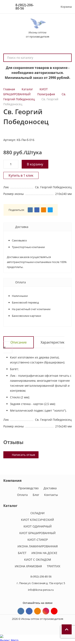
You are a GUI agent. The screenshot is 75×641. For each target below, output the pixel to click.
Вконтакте (21, 611)
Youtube (54, 611)
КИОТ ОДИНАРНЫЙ (38, 526)
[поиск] (66, 57)
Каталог (27, 89)
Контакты (51, 495)
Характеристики (33, 345)
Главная (9, 89)
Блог (36, 495)
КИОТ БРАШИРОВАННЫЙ (37, 533)
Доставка (50, 488)
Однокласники (37, 611)
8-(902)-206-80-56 (24, 7)
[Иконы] (37, 23)
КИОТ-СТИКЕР (38, 540)
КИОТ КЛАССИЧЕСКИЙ (37, 520)
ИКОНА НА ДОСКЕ (44, 553)
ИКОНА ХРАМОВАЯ (28, 566)
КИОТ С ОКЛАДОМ (37, 559)
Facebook (29, 611)
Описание (18, 342)
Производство (28, 488)
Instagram (45, 611)
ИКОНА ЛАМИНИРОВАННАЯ (38, 546)
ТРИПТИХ (53, 566)
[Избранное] (48, 6)
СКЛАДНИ (37, 513)
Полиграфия (46, 94)
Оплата (22, 495)
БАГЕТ (22, 553)
